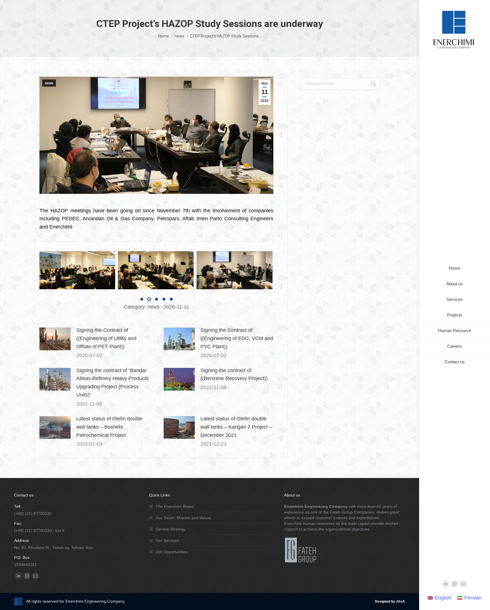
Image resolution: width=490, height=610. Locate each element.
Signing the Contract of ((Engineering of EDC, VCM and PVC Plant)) (236, 338)
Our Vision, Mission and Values (183, 517)
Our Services (167, 540)
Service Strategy (170, 529)
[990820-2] (77, 270)
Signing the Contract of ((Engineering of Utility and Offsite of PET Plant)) (106, 338)
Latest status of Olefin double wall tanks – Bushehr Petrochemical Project (109, 427)
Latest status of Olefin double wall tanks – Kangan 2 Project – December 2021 (236, 427)
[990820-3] (156, 270)
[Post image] (55, 339)
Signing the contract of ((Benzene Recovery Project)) (234, 374)
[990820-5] (235, 270)
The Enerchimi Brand (175, 506)
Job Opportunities (171, 552)
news (49, 83)
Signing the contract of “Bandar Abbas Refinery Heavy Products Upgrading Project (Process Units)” (112, 383)
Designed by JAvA (390, 601)
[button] (141, 299)
